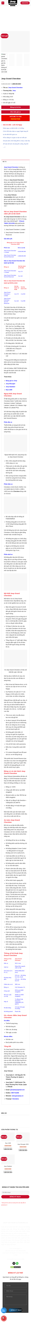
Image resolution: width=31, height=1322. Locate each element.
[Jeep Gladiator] (8, 1159)
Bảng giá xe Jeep (11, 380)
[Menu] (2, 3)
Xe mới (12, 17)
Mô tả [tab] (4, 161)
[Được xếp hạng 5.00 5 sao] (7, 1145)
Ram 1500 (9, 390)
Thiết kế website (15, 1320)
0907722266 (15, 1093)
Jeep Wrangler (10, 383)
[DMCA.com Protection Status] (15, 1267)
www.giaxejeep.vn (17, 1096)
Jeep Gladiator (10, 386)
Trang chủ (4, 17)
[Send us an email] (13, 1263)
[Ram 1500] (8, 1136)
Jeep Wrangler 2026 (23, 1144)
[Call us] (17, 1263)
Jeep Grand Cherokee (15, 87)
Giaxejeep (15, 1099)
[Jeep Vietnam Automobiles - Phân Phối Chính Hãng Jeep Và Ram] (12, 3)
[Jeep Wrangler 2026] (23, 1137)
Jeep (18, 17)
